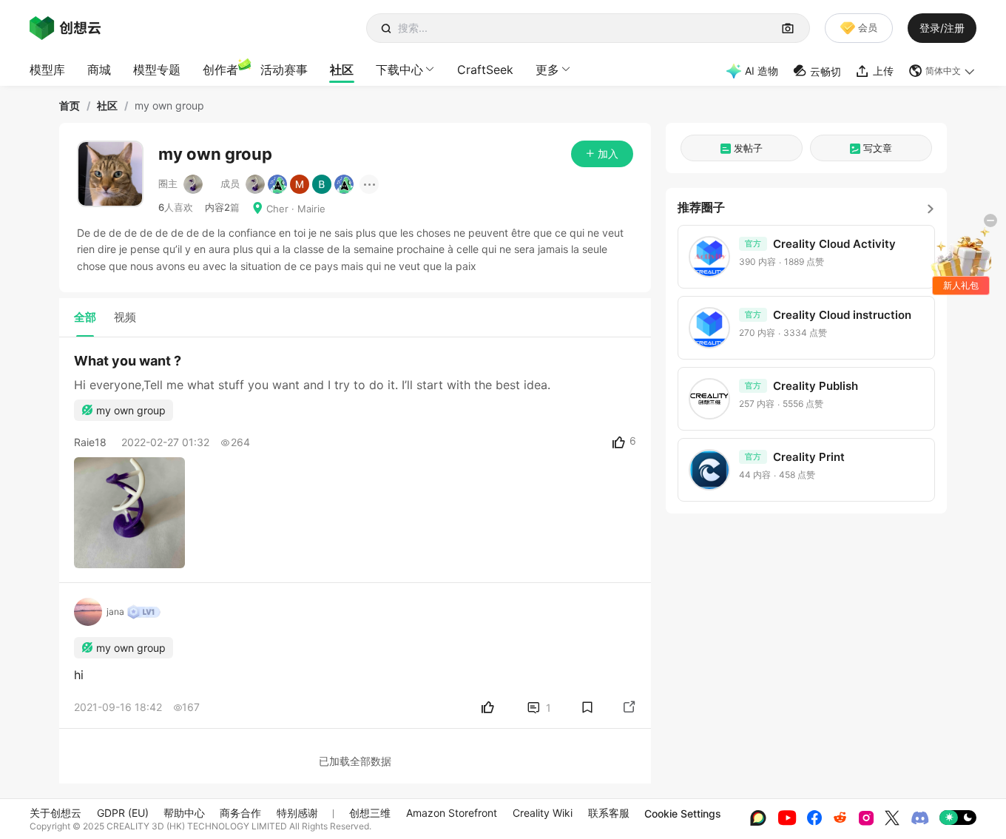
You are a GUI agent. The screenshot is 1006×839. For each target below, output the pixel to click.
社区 (342, 69)
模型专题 (156, 69)
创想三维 (370, 812)
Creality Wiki (543, 812)
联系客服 (608, 812)
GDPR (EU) (123, 812)
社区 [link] (107, 106)
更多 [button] (547, 69)
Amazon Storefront (451, 812)
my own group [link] (169, 106)
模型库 (47, 69)
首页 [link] (69, 106)
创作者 (220, 69)
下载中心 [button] (399, 69)
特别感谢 (297, 812)
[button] (942, 71)
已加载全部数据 (355, 761)
